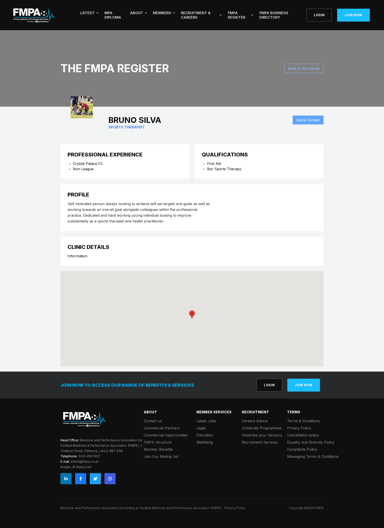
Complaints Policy (302, 449)
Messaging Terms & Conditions (313, 456)
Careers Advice (255, 421)
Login (319, 15)
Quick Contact (308, 120)
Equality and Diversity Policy (310, 442)
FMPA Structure (158, 442)
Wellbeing (204, 442)
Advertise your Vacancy (262, 435)
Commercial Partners (162, 428)
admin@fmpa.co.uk (84, 461)
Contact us (153, 421)
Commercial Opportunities (166, 435)
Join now (353, 15)
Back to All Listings (304, 68)
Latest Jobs (206, 421)
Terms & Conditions (303, 421)
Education (204, 435)
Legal (200, 428)
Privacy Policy (299, 428)
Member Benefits (158, 449)
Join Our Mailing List (161, 456)
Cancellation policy (303, 435)
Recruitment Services (260, 442)
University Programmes (262, 428)
